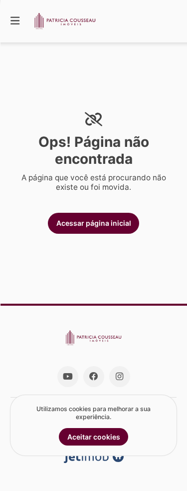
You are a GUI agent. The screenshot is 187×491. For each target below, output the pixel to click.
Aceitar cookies (93, 437)
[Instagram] (119, 376)
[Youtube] (67, 376)
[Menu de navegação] (14, 21)
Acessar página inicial (93, 223)
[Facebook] (93, 376)
